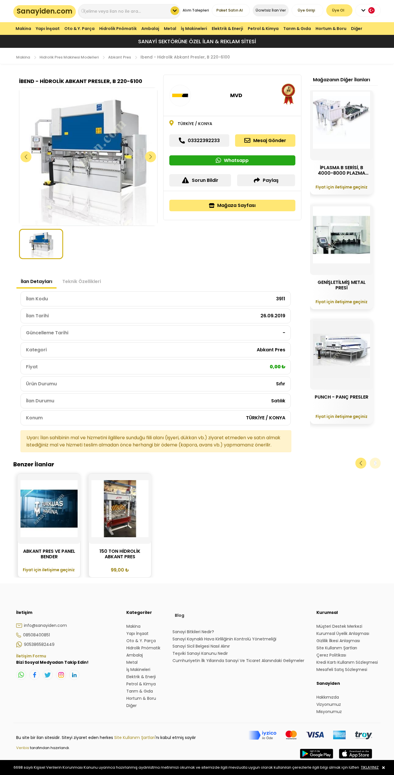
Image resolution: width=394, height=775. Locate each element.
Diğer (356, 28)
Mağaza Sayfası (236, 205)
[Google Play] (316, 759)
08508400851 (36, 635)
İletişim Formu (31, 656)
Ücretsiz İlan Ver (271, 10)
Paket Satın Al (229, 10)
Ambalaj (150, 28)
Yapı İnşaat (48, 28)
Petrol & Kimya (263, 28)
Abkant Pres (119, 57)
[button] (151, 156)
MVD (236, 95)
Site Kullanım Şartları (134, 737)
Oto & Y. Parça (79, 28)
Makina (23, 28)
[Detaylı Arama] (174, 10)
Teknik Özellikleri (81, 281)
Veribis (23, 748)
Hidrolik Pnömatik (118, 28)
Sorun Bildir (205, 180)
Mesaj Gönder (269, 140)
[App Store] (355, 759)
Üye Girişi (306, 10)
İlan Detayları (36, 281)
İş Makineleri (194, 28)
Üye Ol (338, 10)
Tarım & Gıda (297, 28)
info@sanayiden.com (45, 625)
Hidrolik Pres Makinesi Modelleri (69, 57)
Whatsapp (236, 160)
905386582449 (39, 644)
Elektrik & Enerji (227, 28)
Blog (179, 615)
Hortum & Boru (331, 28)
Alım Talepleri (196, 10)
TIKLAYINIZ (370, 767)
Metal (170, 28)
